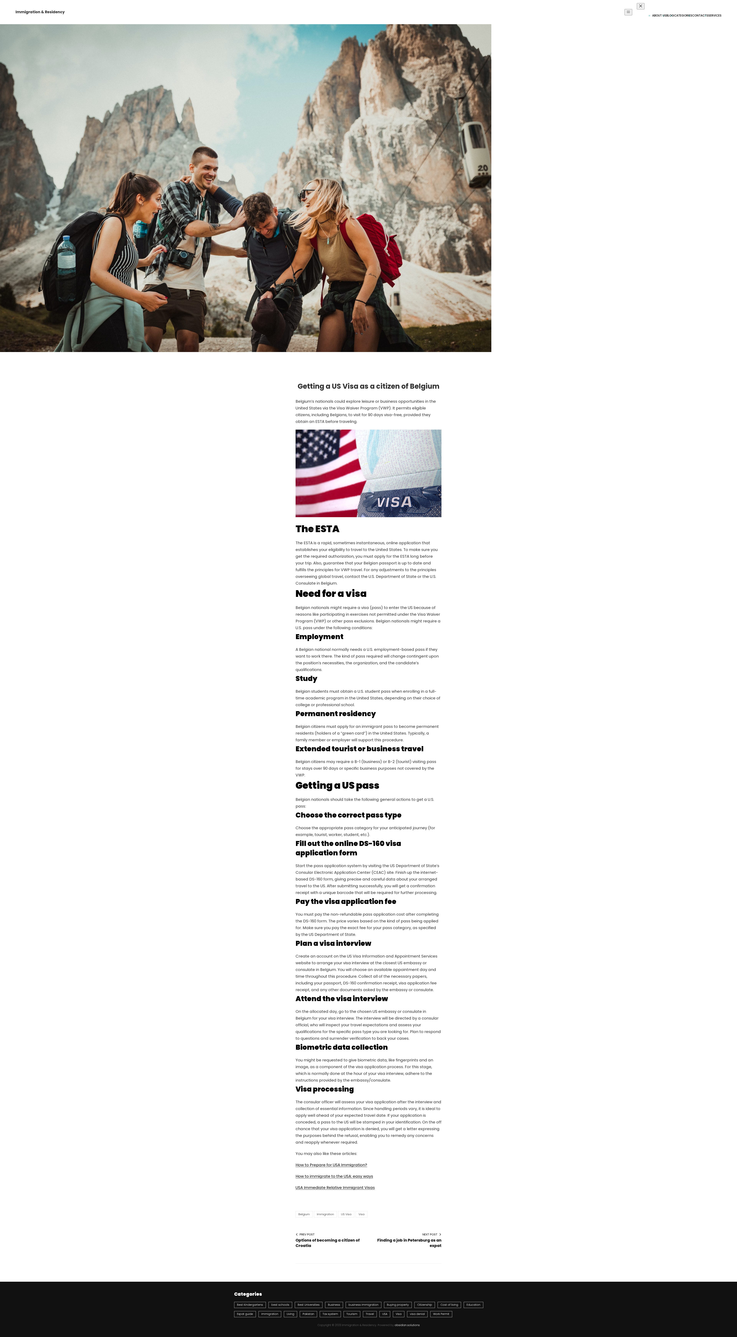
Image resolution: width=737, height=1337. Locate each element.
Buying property (398, 1305)
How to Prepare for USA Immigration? (331, 1165)
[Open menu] (628, 12)
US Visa (346, 1214)
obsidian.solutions (407, 1325)
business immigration (363, 1305)
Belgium (304, 1214)
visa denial (417, 1314)
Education (473, 1305)
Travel (370, 1314)
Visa (361, 1214)
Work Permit (441, 1314)
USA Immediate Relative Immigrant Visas (335, 1187)
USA (384, 1314)
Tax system (330, 1314)
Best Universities (309, 1305)
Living (290, 1314)
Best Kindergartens (250, 1305)
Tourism (351, 1314)
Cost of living (449, 1305)
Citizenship (424, 1305)
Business (334, 1305)
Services (714, 15)
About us (659, 15)
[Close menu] (640, 6)
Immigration (325, 1214)
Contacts (700, 15)
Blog (670, 15)
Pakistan (308, 1314)
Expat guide (245, 1314)
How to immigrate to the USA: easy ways (334, 1176)
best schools (280, 1305)
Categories (683, 15)
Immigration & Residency (40, 12)
